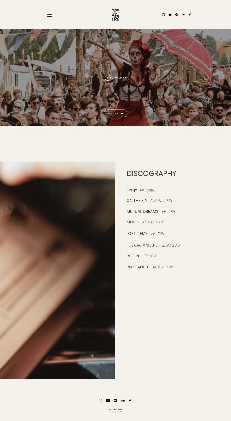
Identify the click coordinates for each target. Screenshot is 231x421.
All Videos (113, 113)
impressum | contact (115, 412)
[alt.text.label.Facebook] (190, 14)
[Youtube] (170, 14)
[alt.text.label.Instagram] (163, 14)
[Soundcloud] (183, 14)
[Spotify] (176, 14)
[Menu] (49, 14)
